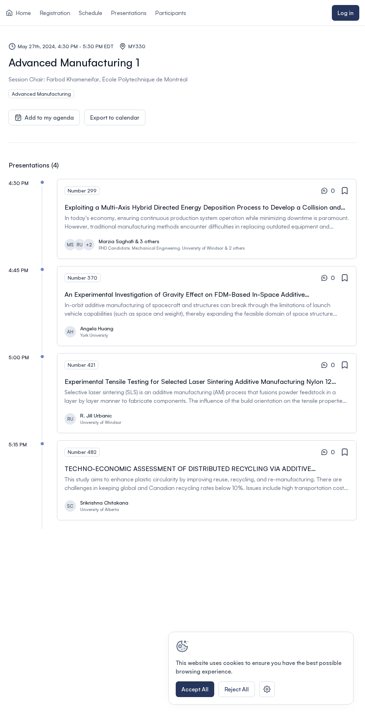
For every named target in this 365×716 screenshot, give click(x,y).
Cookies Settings (267, 689)
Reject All (237, 689)
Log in (346, 12)
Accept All (195, 689)
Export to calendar (114, 117)
